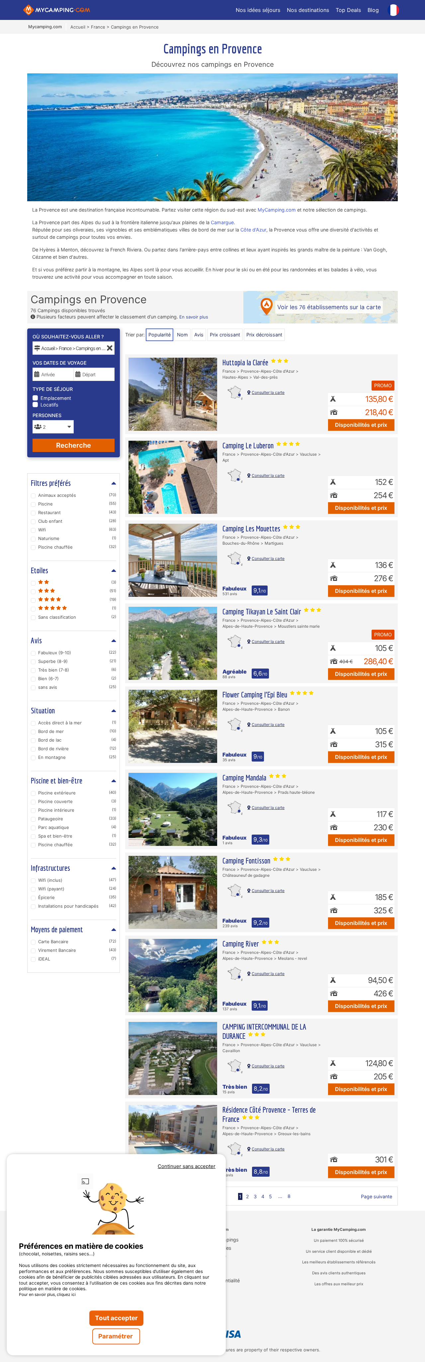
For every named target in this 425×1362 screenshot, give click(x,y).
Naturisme (77, 538)
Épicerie (77, 897)
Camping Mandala (245, 777)
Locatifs (49, 405)
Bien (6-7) (77, 678)
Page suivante (376, 1196)
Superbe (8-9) (77, 661)
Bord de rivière (77, 748)
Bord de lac (77, 740)
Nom (182, 334)
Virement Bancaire (77, 950)
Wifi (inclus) (77, 880)
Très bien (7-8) (77, 670)
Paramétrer (116, 1336)
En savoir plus (193, 316)
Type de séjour (53, 389)
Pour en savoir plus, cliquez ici (47, 1294)
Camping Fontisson (247, 860)
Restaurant (77, 512)
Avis (199, 334)
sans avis (77, 687)
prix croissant (225, 334)
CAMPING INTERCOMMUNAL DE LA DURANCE (264, 1031)
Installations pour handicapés (77, 906)
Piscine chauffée (77, 547)
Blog (373, 10)
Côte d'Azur (253, 229)
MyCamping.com (277, 210)
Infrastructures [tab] (50, 867)
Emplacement (56, 398)
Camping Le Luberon (248, 445)
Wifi (77, 529)
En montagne (77, 757)
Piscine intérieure (77, 810)
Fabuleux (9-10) (77, 652)
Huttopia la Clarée (246, 362)
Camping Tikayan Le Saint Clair (262, 611)
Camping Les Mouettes (252, 528)
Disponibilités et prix (361, 424)
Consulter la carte (268, 392)
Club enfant (77, 521)
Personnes (47, 415)
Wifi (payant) (77, 888)
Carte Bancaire (77, 941)
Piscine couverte (77, 801)
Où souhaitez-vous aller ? (68, 336)
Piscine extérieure (77, 792)
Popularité (159, 334)
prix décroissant (264, 334)
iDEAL (77, 958)
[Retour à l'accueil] (56, 10)
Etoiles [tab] (39, 570)
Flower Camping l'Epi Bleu (255, 694)
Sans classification (77, 617)
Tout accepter (116, 1318)
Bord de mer (77, 731)
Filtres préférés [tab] (51, 483)
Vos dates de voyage (60, 363)
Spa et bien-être (77, 836)
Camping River (241, 943)
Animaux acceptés (77, 495)
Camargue (222, 222)
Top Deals (348, 10)
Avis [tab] (36, 640)
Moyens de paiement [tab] (57, 929)
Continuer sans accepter (186, 1166)
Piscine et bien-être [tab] (56, 780)
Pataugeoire (77, 818)
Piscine (77, 503)
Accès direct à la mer (77, 722)
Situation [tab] (43, 710)
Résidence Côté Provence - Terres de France (269, 1114)
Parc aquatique (77, 827)
